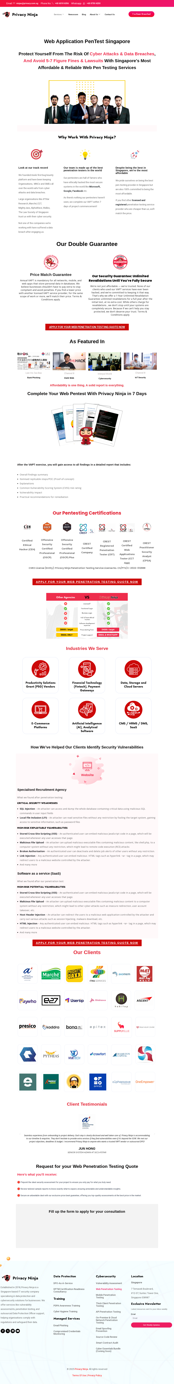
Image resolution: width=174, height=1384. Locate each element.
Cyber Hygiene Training (65, 1311)
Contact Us (110, 14)
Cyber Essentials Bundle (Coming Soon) (108, 1349)
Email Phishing (60, 1325)
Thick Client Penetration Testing (108, 1304)
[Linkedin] (13, 1331)
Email (133, 1314)
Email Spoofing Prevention (103, 1329)
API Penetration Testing (108, 1311)
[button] (19, 1134)
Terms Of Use (79, 1375)
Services (58, 14)
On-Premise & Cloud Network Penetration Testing (107, 1320)
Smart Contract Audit (107, 1342)
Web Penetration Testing (109, 1289)
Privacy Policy (95, 1375)
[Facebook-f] (3, 1331)
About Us (94, 14)
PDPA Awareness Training (66, 1305)
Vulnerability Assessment (109, 1283)
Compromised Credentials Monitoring (66, 1332)
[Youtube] (18, 1331)
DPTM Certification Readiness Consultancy (68, 1290)
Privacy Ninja (25, 14)
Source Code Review (106, 1337)
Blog (84, 14)
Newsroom (73, 14)
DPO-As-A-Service (63, 1283)
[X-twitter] (8, 1331)
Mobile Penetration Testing (106, 1296)
